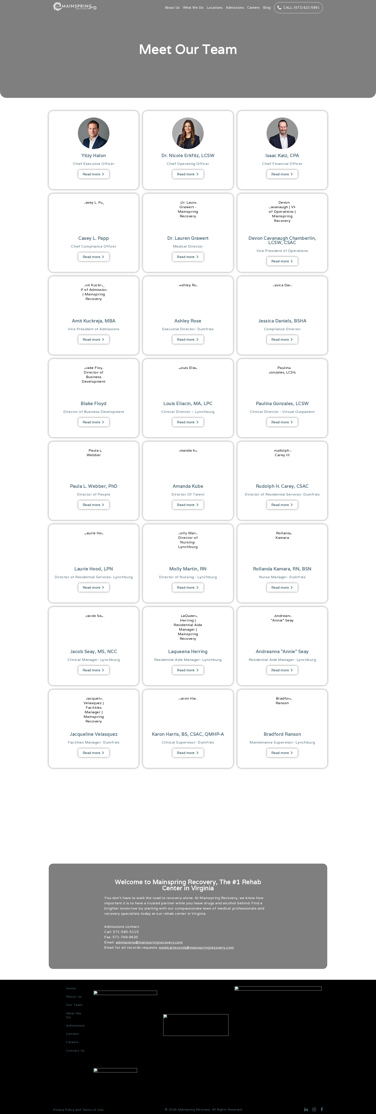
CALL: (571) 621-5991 (301, 7)
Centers (72, 1034)
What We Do (193, 7)
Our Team (74, 1005)
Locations (215, 7)
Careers (253, 7)
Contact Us (75, 1050)
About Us (172, 7)
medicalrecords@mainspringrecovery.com (196, 947)
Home (71, 988)
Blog (267, 7)
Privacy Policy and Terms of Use (78, 1110)
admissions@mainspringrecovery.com (149, 942)
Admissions (235, 7)
